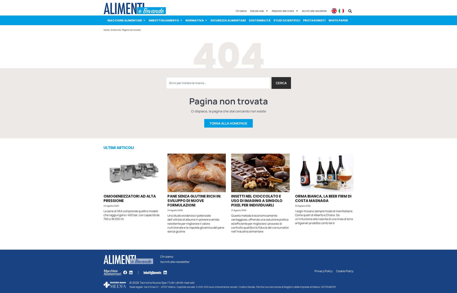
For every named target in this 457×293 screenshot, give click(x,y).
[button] (350, 11)
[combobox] (218, 83)
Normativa (194, 20)
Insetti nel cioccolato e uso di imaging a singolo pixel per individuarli (256, 201)
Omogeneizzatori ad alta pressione (130, 198)
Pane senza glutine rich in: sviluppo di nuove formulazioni (194, 201)
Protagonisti (314, 20)
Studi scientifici (286, 20)
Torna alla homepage (228, 123)
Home (106, 29)
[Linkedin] (131, 272)
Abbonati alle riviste (283, 10)
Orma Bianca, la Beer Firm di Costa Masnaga (323, 198)
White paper (338, 20)
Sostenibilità (260, 20)
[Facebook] (125, 272)
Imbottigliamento (164, 20)
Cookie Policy (344, 271)
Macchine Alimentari (124, 20)
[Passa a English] (334, 11)
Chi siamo (241, 10)
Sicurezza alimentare (228, 20)
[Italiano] (341, 11)
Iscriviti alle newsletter (314, 10)
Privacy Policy (324, 271)
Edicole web (257, 10)
